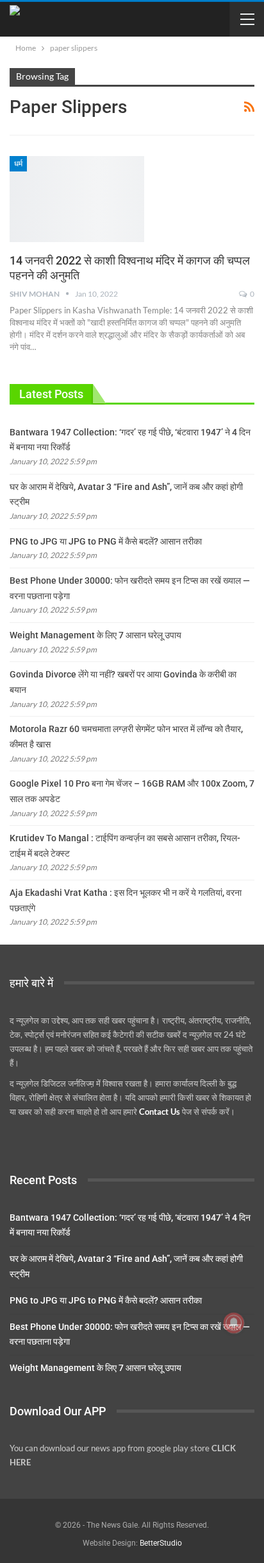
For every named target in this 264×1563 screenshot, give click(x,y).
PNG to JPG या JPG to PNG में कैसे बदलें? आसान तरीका (106, 541)
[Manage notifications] (234, 1323)
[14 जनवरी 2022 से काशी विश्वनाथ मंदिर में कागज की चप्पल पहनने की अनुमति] (77, 199)
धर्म (18, 163)
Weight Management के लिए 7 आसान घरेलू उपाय (95, 635)
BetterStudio (161, 1543)
